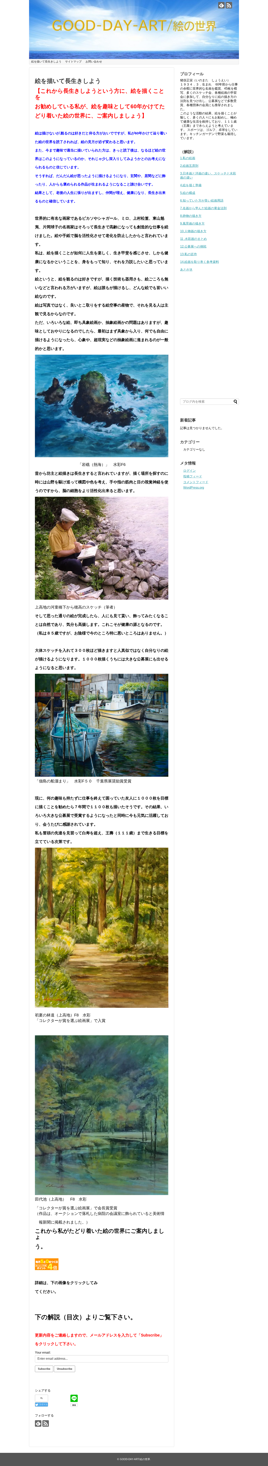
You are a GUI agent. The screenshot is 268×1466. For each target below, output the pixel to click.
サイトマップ (73, 61)
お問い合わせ (94, 61)
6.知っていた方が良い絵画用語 (201, 200)
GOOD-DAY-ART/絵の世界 (135, 1459)
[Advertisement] (209, 331)
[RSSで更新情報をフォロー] (229, 5)
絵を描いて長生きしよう (46, 61)
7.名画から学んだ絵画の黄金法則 (203, 208)
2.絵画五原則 (189, 165)
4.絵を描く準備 (190, 185)
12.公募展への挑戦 (193, 246)
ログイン (189, 470)
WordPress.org (193, 487)
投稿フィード (192, 476)
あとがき (186, 269)
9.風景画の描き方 (192, 223)
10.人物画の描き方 (193, 231)
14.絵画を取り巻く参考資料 (199, 261)
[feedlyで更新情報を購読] (221, 5)
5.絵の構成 (187, 193)
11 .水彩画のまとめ (193, 239)
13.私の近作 (188, 254)
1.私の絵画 (187, 158)
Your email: (43, 1352)
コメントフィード (195, 482)
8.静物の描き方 (190, 216)
